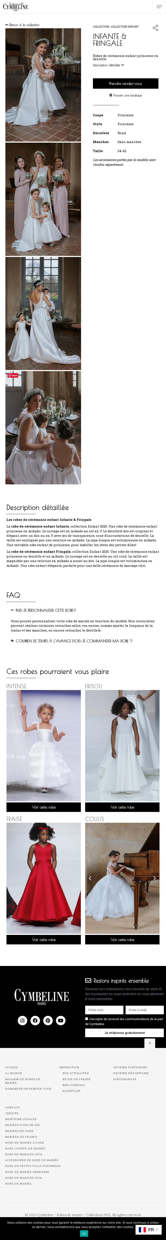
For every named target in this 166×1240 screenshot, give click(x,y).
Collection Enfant (125, 26)
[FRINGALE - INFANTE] (43, 85)
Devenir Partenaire (130, 1067)
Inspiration (69, 1067)
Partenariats (124, 1079)
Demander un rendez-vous (28, 1088)
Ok (84, 1233)
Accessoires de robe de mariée (32, 1160)
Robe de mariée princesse (27, 1172)
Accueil (11, 1067)
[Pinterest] (48, 1020)
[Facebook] (35, 1020)
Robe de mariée (18, 1183)
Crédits (12, 1113)
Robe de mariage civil (24, 1154)
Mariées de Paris (19, 1131)
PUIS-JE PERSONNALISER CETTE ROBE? (46, 610)
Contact (12, 1107)
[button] (83, 610)
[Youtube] (60, 1020)
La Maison (13, 1073)
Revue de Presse (76, 1079)
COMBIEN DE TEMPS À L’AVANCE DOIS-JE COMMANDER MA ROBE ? (74, 641)
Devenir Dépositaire (131, 1073)
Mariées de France (21, 1136)
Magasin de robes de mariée (23, 1081)
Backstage (71, 1090)
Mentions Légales (21, 1119)
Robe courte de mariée (25, 1148)
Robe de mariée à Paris (24, 1142)
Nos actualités (75, 1073)
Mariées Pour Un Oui (22, 1125)
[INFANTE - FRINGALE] (43, 199)
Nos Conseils (73, 1085)
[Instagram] (22, 1020)
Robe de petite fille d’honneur (33, 1166)
